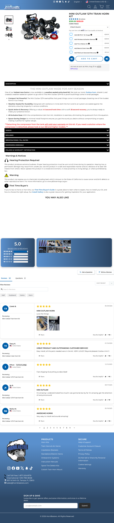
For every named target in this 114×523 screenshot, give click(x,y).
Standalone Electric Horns (52, 454)
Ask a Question (87, 272)
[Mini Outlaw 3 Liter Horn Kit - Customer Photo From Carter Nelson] (42, 243)
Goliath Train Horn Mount (51, 469)
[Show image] (9, 20)
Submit (85, 506)
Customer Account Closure (89, 446)
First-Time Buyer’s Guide (45, 190)
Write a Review (106, 272)
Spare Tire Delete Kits (50, 466)
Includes (9, 135)
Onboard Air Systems (50, 458)
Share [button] (42, 335)
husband (12, 295)
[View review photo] (42, 323)
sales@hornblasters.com (18, 483)
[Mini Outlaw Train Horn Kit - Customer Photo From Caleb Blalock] (59, 243)
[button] (106, 335)
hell (3, 295)
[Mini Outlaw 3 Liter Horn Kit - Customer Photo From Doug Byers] (67, 250)
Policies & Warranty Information (20, 150)
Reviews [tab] (4, 278)
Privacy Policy (84, 454)
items (22, 295)
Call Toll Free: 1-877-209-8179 (19, 475)
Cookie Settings (84, 464)
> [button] (74, 428)
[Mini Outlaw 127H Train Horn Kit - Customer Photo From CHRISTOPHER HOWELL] (51, 243)
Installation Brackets (49, 450)
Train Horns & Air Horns (50, 446)
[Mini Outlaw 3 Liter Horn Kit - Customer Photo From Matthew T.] (42, 250)
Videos (8, 130)
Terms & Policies (85, 450)
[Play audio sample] (71, 58)
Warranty (82, 468)
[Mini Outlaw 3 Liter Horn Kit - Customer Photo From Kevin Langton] (59, 250)
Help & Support (84, 442)
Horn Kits (45, 442)
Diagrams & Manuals (14, 145)
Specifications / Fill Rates (17, 140)
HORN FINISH (74, 24)
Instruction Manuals (49, 462)
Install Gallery (37, 192)
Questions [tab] (19, 278)
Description (11, 84)
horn (31, 295)
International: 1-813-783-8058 (19, 478)
